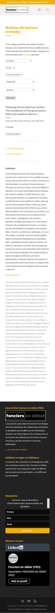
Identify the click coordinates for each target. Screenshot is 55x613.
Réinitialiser (11, 98)
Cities (7, 117)
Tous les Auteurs (15, 154)
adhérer (24, 449)
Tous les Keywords (16, 148)
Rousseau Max (11, 121)
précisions (27, 54)
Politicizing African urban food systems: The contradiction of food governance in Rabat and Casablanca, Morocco (25, 111)
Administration (40, 609)
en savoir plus (13, 449)
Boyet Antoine (24, 121)
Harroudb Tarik (38, 121)
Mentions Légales (23, 609)
